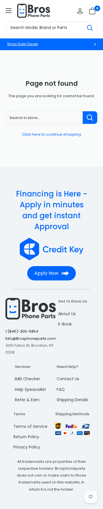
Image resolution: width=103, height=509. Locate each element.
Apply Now (46, 273)
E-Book (65, 324)
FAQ (61, 389)
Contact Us (68, 379)
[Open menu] (8, 10)
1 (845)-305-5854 (21, 331)
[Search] (90, 28)
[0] (92, 10)
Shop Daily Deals (22, 44)
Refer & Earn (27, 400)
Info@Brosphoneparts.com (30, 338)
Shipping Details (72, 400)
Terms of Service (30, 426)
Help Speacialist (30, 389)
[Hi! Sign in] (80, 10)
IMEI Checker (27, 379)
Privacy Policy (26, 447)
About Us (67, 314)
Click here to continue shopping (51, 134)
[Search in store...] (90, 117)
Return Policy (26, 437)
